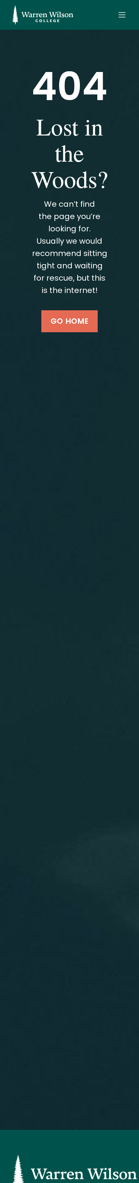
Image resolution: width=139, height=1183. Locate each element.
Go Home (69, 321)
